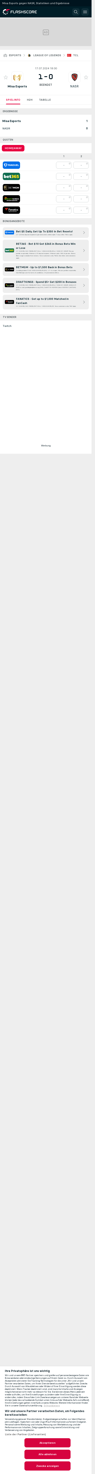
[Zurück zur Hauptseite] (23, 12)
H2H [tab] (30, 99)
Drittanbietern (52, 1405)
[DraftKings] (11, 199)
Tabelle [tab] (45, 99)
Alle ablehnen (47, 1454)
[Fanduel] (11, 165)
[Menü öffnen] (85, 12)
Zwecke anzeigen (47, 1466)
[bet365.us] (11, 176)
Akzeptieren (47, 1442)
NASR (74, 86)
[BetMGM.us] (11, 187)
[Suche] (76, 12)
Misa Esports (17, 86)
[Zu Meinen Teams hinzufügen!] (5, 77)
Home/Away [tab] (13, 148)
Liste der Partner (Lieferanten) (25, 1434)
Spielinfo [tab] (13, 99)
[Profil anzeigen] (17, 77)
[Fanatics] (11, 210)
